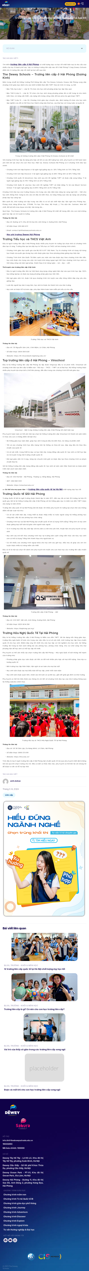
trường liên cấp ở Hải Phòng (24, 64)
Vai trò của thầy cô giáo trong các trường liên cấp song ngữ (34, 1049)
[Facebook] (5, 1240)
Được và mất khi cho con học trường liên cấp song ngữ (32, 1089)
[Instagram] (15, 1240)
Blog (7, 965)
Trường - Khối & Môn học (24, 965)
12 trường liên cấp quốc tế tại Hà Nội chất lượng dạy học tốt (34, 969)
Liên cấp (9, 795)
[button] (82, 48)
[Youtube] (10, 1240)
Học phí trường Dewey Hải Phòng (23, 234)
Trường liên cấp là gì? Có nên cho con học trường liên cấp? (34, 1009)
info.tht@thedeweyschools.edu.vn (18, 1140)
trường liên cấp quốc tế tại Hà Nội (45, 489)
